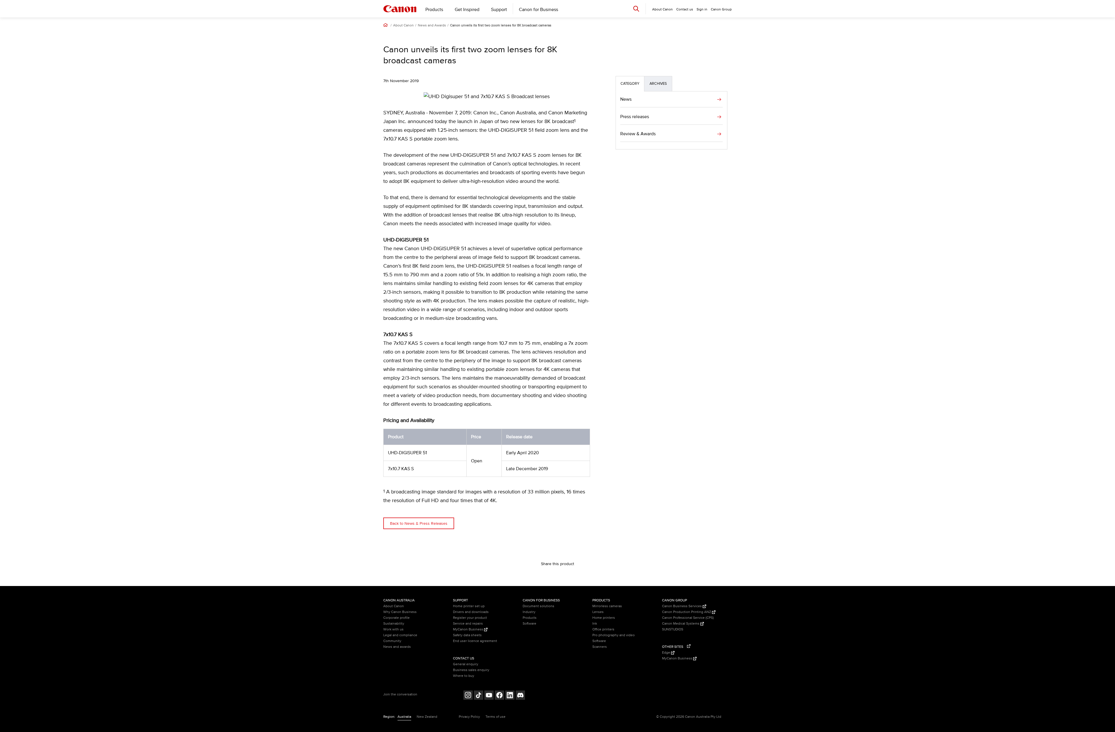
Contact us (684, 9)
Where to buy (463, 676)
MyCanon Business (468, 629)
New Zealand (427, 717)
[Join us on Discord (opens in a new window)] (520, 695)
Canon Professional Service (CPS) (688, 618)
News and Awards (432, 25)
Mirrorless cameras (607, 606)
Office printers (603, 629)
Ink (594, 623)
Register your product (470, 618)
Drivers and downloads (471, 612)
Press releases (634, 117)
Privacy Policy (469, 717)
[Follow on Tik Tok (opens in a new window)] (478, 695)
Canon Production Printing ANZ (687, 612)
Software (529, 623)
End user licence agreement (475, 641)
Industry (529, 612)
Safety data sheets (467, 635)
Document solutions (538, 606)
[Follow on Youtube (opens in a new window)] (489, 695)
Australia (404, 717)
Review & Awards (638, 134)
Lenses (598, 612)
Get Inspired (467, 9)
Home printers (603, 618)
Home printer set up (469, 606)
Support (499, 9)
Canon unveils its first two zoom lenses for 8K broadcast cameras (500, 25)
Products (434, 9)
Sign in (702, 9)
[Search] (636, 8)
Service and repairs (468, 623)
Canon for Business (538, 9)
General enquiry (465, 664)
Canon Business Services (682, 606)
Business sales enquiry (471, 670)
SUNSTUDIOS (672, 629)
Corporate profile (396, 618)
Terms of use (495, 717)
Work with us (393, 629)
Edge (666, 652)
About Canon (403, 25)
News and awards (397, 647)
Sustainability (393, 623)
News (626, 99)
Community (392, 641)
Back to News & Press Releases (418, 523)
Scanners (599, 647)
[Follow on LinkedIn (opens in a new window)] (510, 695)
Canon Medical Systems (681, 623)
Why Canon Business (400, 612)
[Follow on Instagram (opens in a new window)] (468, 695)
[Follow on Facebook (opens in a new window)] (499, 695)
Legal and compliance (400, 635)
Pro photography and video (613, 635)
